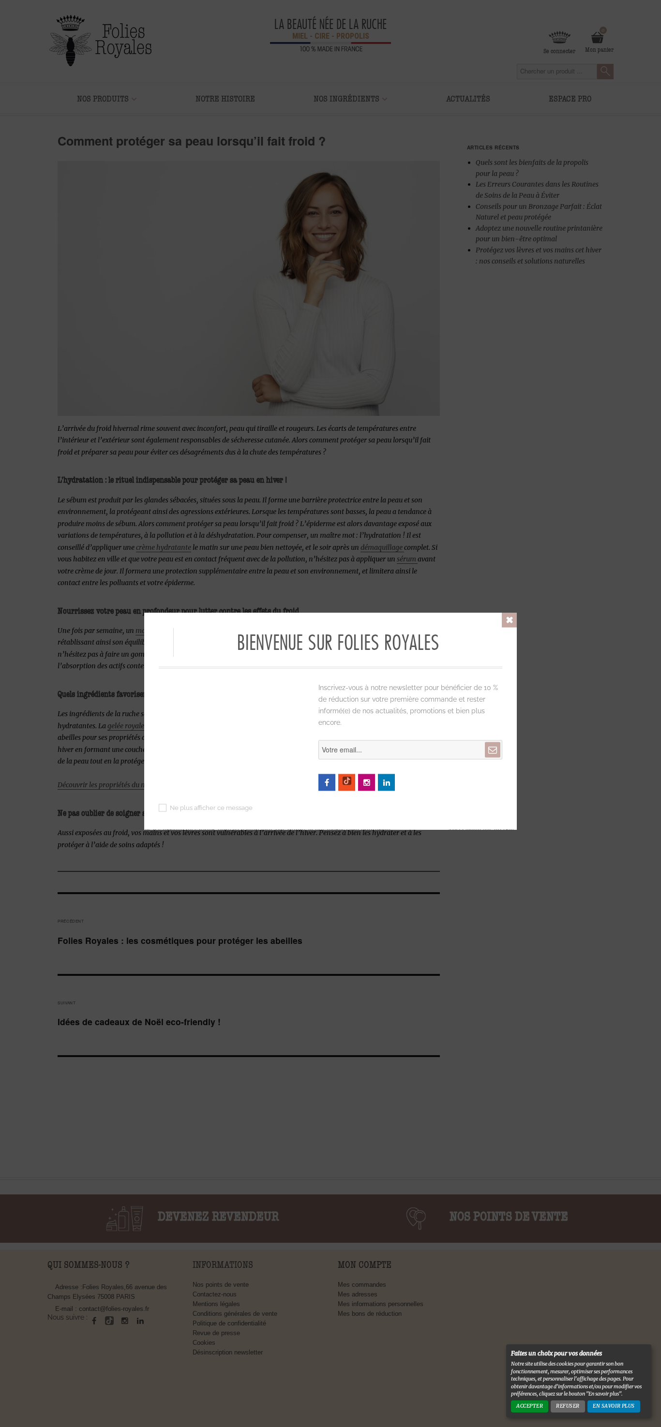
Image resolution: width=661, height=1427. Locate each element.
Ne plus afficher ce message (211, 807)
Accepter (529, 1406)
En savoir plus (614, 1406)
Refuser (567, 1406)
